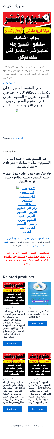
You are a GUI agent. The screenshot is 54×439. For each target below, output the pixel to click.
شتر (8, 252)
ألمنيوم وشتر (39, 66)
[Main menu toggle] (48, 6)
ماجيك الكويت (13, 6)
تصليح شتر (33, 256)
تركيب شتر (45, 256)
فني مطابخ (34, 260)
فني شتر (21, 256)
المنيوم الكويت (20, 252)
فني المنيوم (43, 252)
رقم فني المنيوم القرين (18, 238)
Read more (12, 343)
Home (6, 66)
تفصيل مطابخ (20, 260)
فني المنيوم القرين (40, 238)
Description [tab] (9, 151)
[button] (46, 17)
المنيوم (32, 252)
